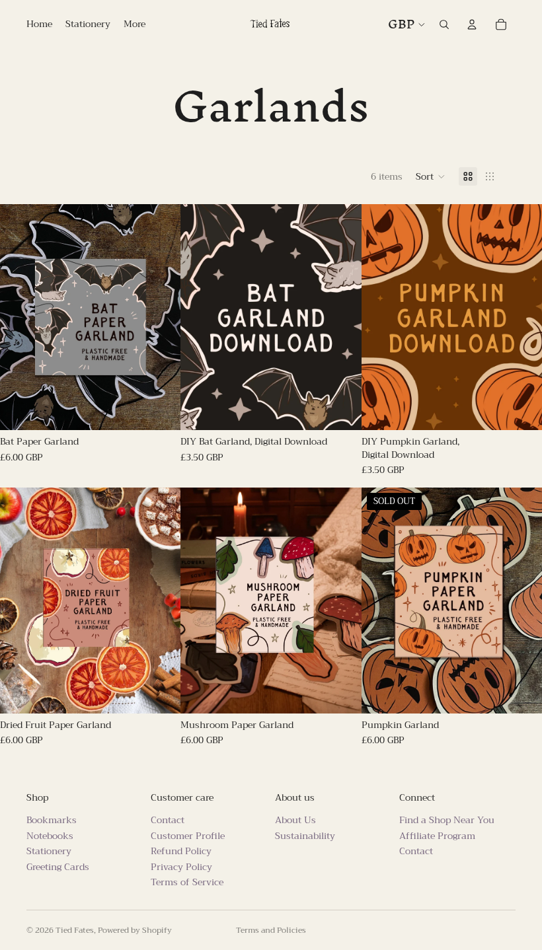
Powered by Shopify (135, 930)
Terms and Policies (271, 930)
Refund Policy (181, 851)
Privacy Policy (181, 867)
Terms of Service (187, 882)
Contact (167, 820)
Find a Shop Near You (446, 820)
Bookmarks (51, 820)
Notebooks (49, 836)
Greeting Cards (57, 867)
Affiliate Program (437, 836)
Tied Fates (75, 930)
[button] (430, 176)
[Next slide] (160, 317)
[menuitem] (134, 24)
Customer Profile (188, 836)
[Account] (471, 24)
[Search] (444, 24)
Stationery (48, 851)
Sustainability (305, 836)
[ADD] (161, 409)
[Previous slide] (20, 317)
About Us (295, 820)
